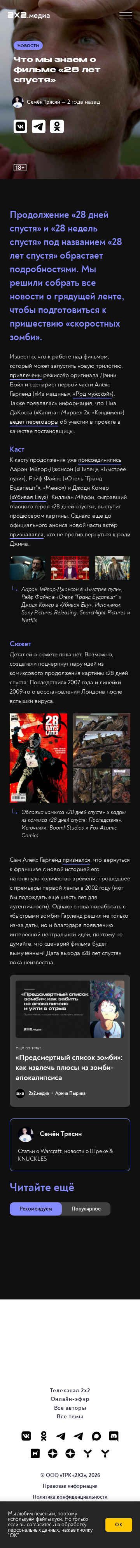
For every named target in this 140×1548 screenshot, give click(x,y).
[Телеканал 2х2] (61, 1436)
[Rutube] (35, 1453)
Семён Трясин (43, 102)
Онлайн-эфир (70, 1399)
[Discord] (114, 1436)
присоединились (99, 460)
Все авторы (70, 1408)
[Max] (96, 1436)
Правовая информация (70, 1486)
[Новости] (105, 1453)
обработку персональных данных (47, 1527)
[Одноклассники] (44, 1436)
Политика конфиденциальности (70, 1497)
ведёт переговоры (34, 422)
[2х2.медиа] (70, 1453)
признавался (27, 534)
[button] (125, 15)
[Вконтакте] (26, 1436)
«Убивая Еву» (29, 497)
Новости (28, 45)
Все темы (70, 1416)
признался (76, 860)
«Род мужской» (92, 394)
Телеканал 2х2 (70, 1390)
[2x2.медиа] (79, 1436)
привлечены (26, 375)
